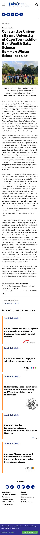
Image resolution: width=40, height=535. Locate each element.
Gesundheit (6, 497)
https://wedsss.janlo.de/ (10, 303)
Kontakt (23, 499)
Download (32, 95)
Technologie (6, 492)
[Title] (12, 14)
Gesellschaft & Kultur (9, 495)
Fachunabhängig (7, 504)
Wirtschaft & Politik (8, 502)
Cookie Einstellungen (27, 502)
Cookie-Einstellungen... (8, 532)
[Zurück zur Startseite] (20, 4)
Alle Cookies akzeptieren (29, 532)
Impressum (24, 494)
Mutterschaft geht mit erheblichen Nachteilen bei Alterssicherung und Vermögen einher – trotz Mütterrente (21, 390)
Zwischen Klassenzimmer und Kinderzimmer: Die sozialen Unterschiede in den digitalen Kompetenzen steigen (18, 457)
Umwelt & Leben (7, 499)
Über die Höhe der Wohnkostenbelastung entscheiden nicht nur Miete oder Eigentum (20, 429)
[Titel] (4, 14)
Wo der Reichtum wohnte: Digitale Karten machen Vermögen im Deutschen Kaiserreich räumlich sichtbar (21, 332)
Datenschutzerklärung (27, 497)
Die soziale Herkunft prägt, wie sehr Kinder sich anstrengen (19, 360)
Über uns (23, 492)
